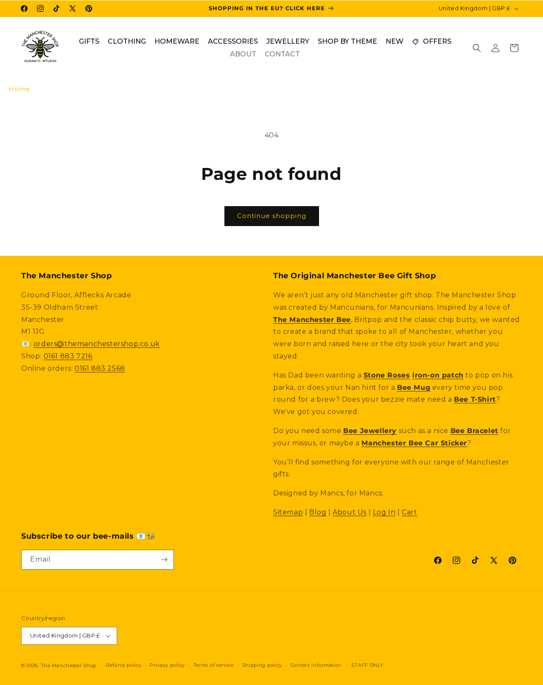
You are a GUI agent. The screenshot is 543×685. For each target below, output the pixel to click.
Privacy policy (167, 665)
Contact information (316, 665)
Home (19, 89)
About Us (350, 512)
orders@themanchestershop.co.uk (97, 344)
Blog (317, 512)
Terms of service (213, 665)
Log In (384, 512)
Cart (409, 512)
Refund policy (123, 665)
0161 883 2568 (100, 368)
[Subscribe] (164, 560)
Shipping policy (262, 665)
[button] (476, 48)
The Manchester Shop (68, 665)
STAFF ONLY (367, 665)
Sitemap (288, 512)
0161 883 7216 (68, 356)
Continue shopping (271, 216)
